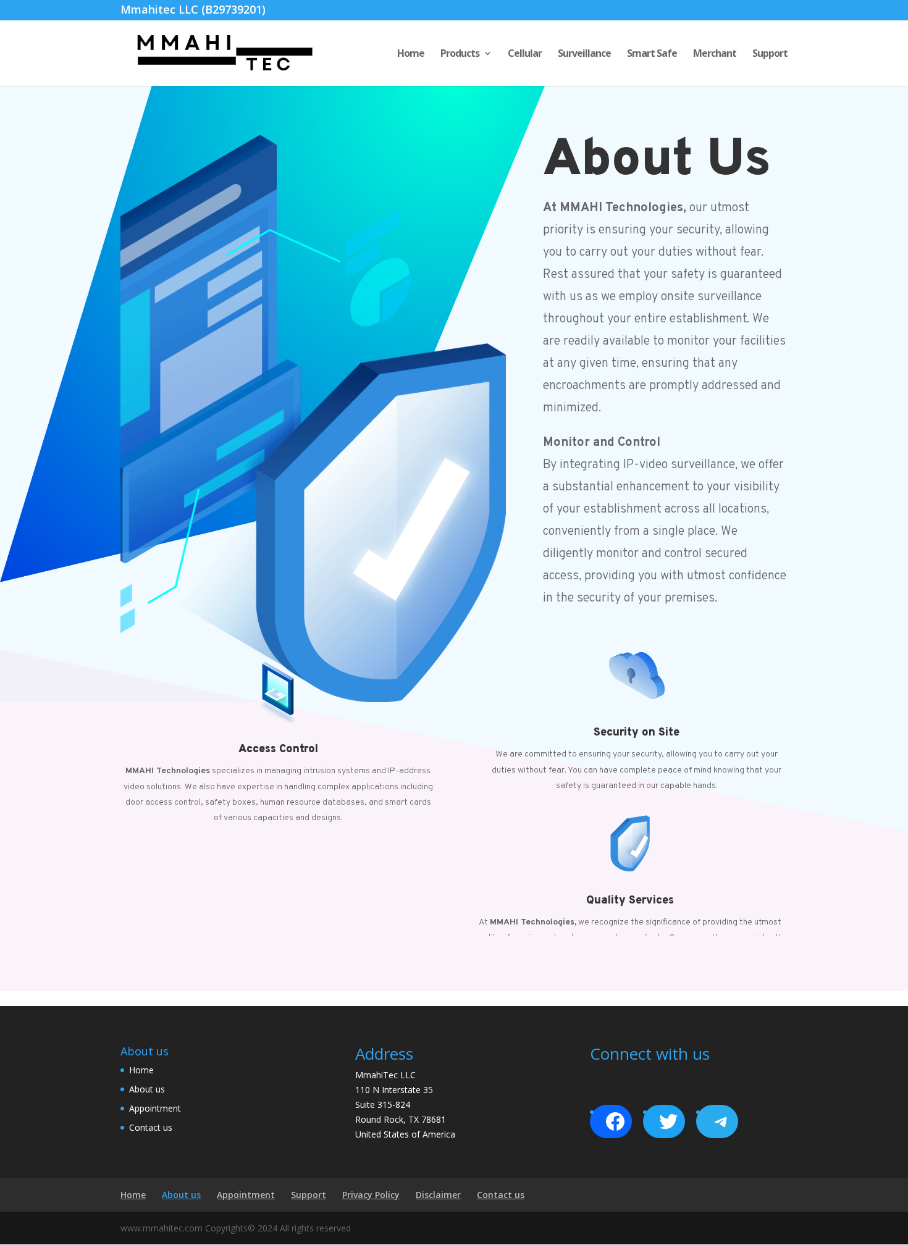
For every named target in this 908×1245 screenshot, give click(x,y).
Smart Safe (652, 54)
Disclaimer (438, 1195)
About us (147, 1089)
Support (770, 54)
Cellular (525, 54)
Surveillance (584, 54)
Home (410, 54)
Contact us (150, 1127)
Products (459, 54)
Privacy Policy (371, 1195)
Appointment (155, 1108)
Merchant (714, 54)
